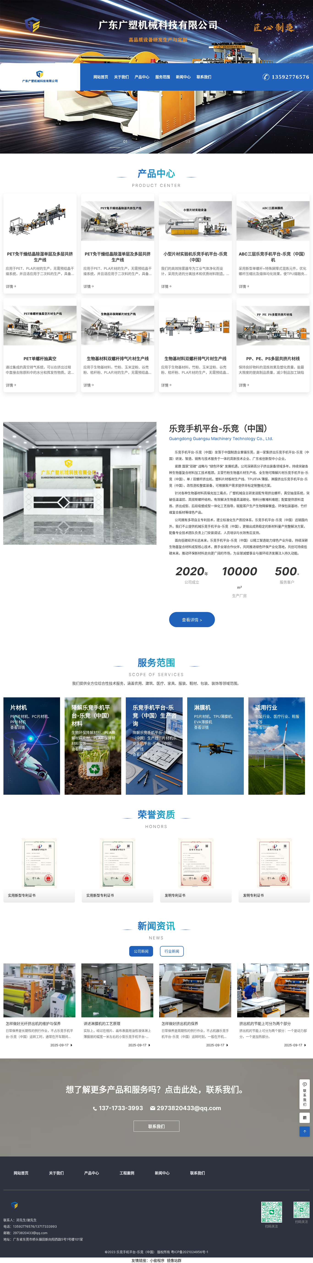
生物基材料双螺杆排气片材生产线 (118, 358)
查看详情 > (192, 619)
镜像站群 (174, 1260)
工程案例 (127, 1173)
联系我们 (204, 77)
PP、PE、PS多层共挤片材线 (273, 358)
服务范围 (162, 77)
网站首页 (100, 77)
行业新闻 (172, 951)
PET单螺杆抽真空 (40, 358)
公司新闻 (141, 951)
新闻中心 (183, 77)
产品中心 (142, 77)
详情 (9, 286)
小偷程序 (157, 1260)
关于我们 (121, 77)
